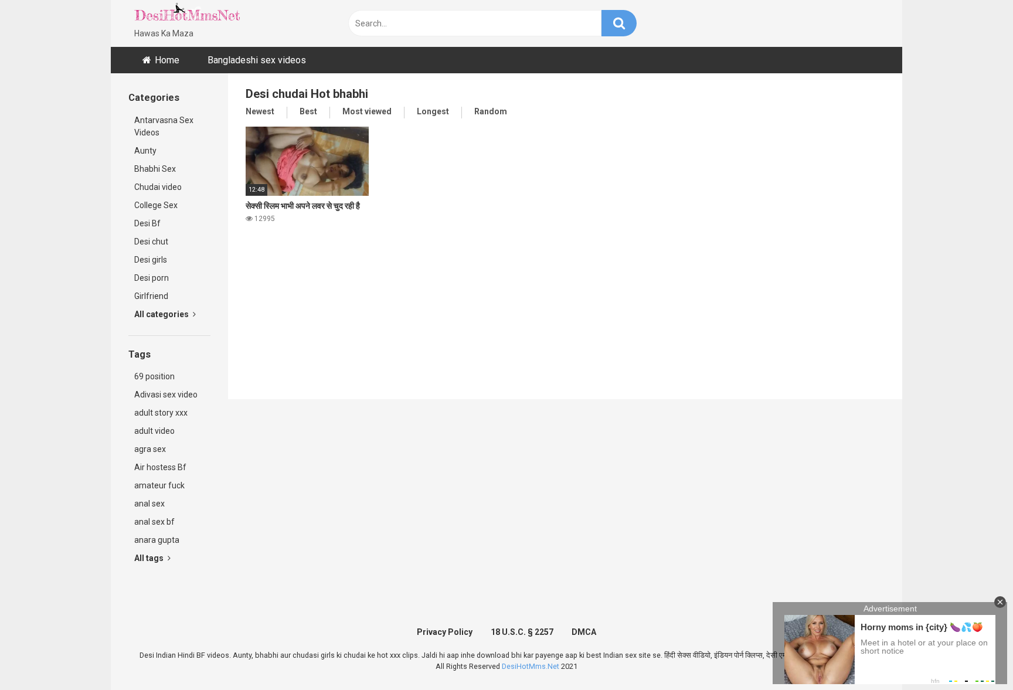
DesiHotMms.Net (530, 666)
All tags (149, 558)
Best (308, 111)
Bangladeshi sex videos (257, 60)
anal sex (149, 503)
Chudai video (158, 187)
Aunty (145, 150)
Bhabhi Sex (155, 169)
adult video (154, 431)
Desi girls (150, 259)
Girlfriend (151, 296)
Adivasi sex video (166, 394)
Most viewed (367, 111)
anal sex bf (154, 521)
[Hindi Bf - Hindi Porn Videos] (187, 15)
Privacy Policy (444, 632)
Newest (260, 111)
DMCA (584, 632)
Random (490, 111)
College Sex (156, 205)
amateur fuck (159, 485)
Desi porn (151, 278)
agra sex (150, 449)
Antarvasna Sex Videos (163, 126)
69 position (154, 376)
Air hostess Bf (160, 467)
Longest (433, 111)
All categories (162, 314)
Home (167, 60)
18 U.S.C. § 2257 (522, 632)
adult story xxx (161, 412)
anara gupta (156, 540)
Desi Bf (147, 223)
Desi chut (151, 241)
